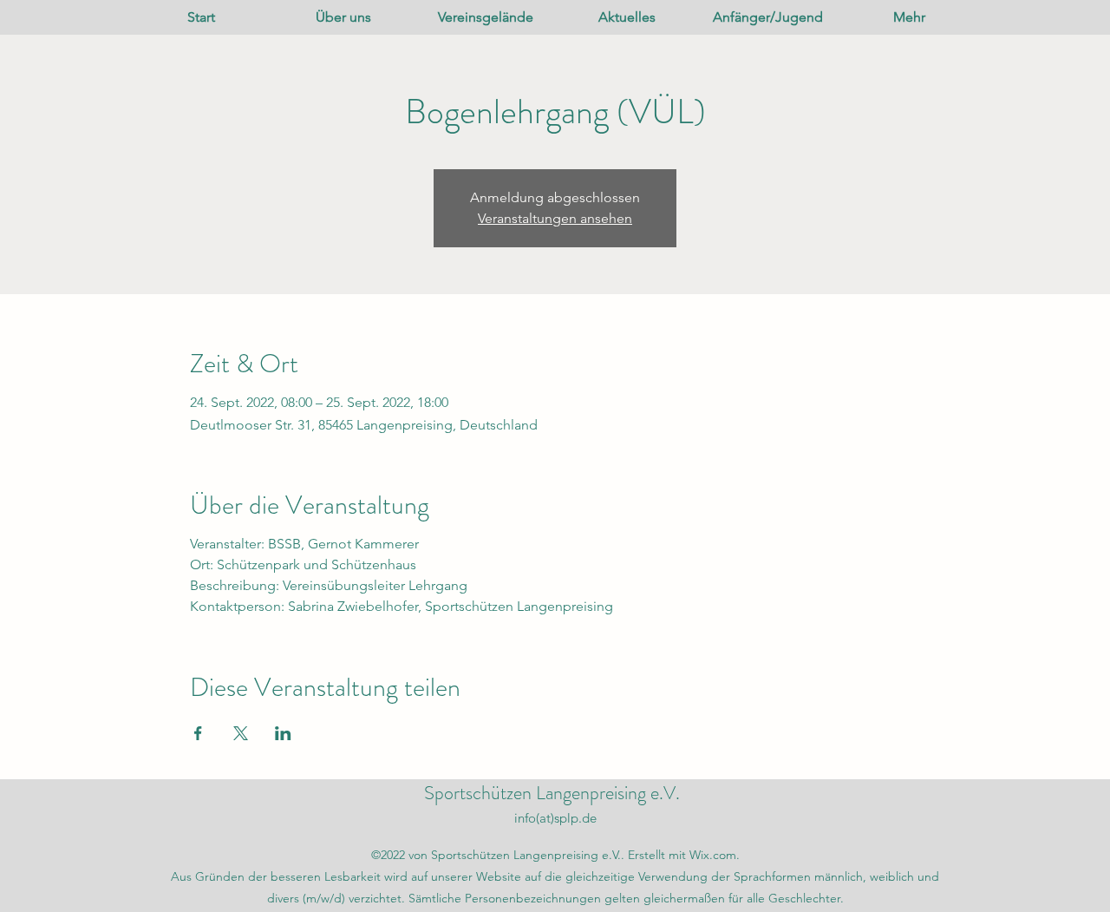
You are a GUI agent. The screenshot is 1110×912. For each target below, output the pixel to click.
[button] (343, 17)
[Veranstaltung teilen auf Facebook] (198, 733)
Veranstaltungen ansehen (555, 218)
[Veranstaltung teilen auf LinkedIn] (283, 733)
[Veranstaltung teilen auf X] (240, 733)
